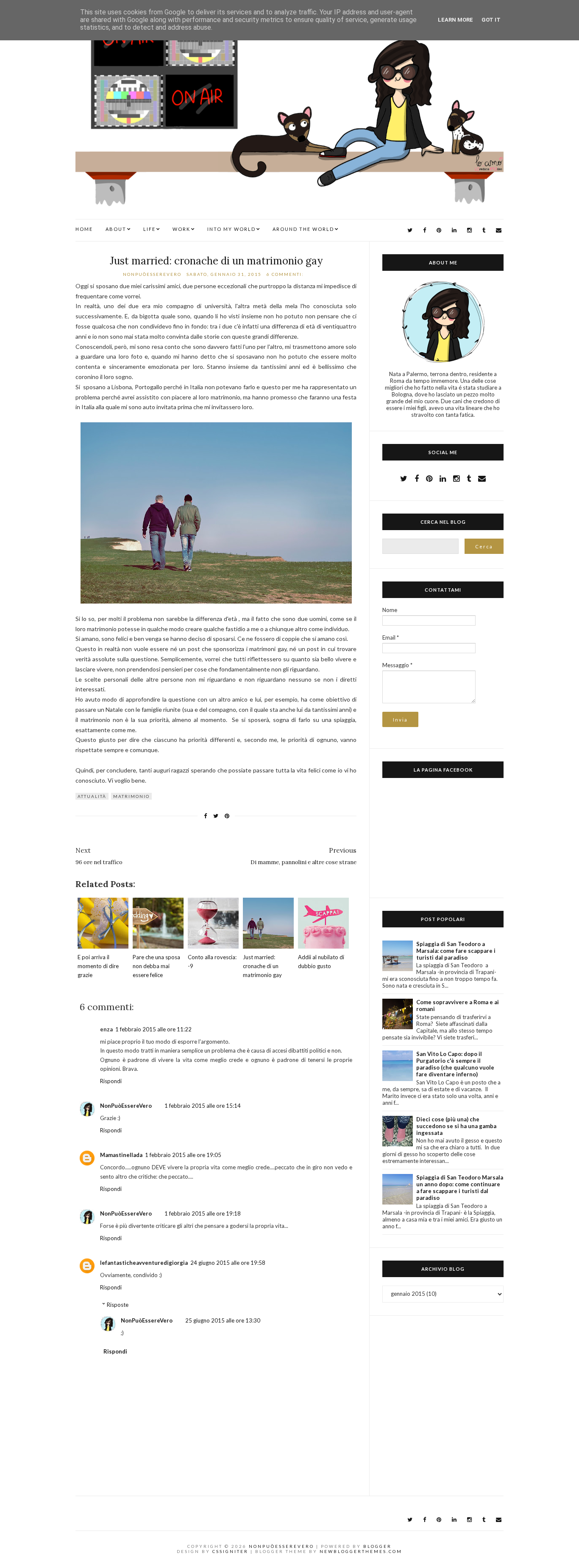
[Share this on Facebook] (205, 816)
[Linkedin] (454, 230)
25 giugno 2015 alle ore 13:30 (222, 1320)
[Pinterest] (438, 230)
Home (84, 229)
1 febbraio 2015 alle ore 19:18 (202, 1213)
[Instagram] (469, 230)
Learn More (455, 20)
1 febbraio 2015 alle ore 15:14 (202, 1105)
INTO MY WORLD (231, 229)
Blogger (377, 1546)
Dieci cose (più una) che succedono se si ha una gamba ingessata (456, 1126)
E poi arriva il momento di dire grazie (98, 966)
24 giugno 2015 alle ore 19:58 (227, 1262)
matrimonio (131, 796)
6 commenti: (286, 274)
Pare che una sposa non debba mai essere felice (156, 966)
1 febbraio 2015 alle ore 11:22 (153, 1029)
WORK (181, 229)
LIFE (149, 229)
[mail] (499, 230)
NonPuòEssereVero (126, 1105)
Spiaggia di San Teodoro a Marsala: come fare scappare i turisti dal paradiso (455, 951)
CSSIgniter (230, 1551)
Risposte (117, 1304)
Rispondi (111, 1081)
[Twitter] (410, 230)
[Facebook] (424, 230)
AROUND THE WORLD (303, 229)
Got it (491, 20)
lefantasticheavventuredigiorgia (144, 1262)
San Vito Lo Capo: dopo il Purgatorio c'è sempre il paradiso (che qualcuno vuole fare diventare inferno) (455, 1064)
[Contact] (482, 478)
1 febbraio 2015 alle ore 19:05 (183, 1154)
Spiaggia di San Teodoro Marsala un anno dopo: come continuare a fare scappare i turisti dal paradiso (459, 1187)
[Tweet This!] (215, 816)
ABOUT (116, 229)
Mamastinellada (121, 1154)
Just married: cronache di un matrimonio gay (216, 260)
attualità (92, 796)
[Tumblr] (483, 230)
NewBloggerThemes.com (361, 1551)
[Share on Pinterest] (227, 816)
